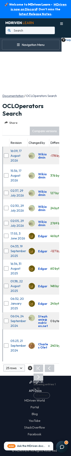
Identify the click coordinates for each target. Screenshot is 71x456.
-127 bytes (57, 251)
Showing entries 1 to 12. (45, 386)
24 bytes (56, 208)
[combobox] (14, 368)
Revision (16, 143)
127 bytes (56, 193)
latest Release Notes (35, 14)
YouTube (34, 421)
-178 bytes (57, 156)
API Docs (35, 391)
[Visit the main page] (20, 22)
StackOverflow (34, 427)
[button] (44, 131)
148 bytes (56, 286)
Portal (34, 407)
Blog (35, 414)
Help (68, 40)
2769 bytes (57, 223)
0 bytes (55, 321)
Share (13, 123)
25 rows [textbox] (11, 368)
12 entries (42, 395)
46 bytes (56, 236)
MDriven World (34, 400)
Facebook (34, 434)
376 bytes (57, 175)
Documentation (13, 96)
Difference (57, 143)
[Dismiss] (49, 446)
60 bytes (56, 268)
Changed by (37, 143)
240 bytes (57, 346)
